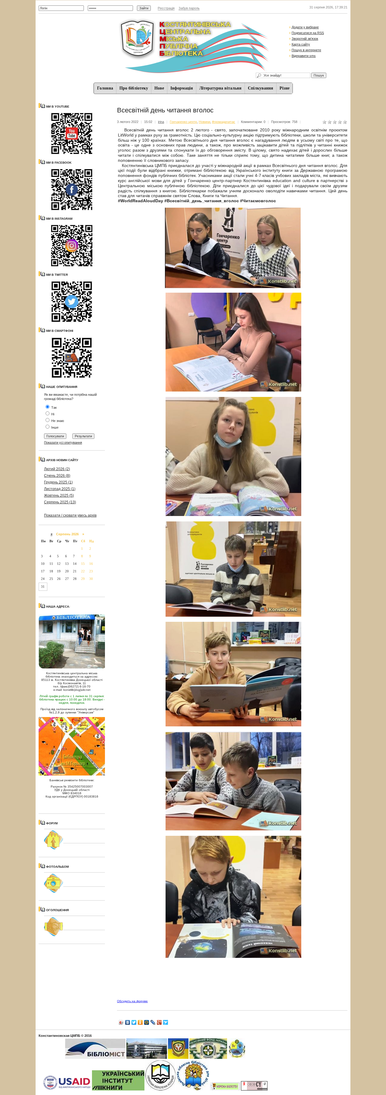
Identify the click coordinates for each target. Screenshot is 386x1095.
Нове (159, 88)
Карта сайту (301, 44)
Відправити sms (304, 56)
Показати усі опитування (63, 442)
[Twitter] (134, 1022)
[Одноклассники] (140, 1022)
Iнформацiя (181, 88)
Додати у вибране (305, 27)
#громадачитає (223, 122)
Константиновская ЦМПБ (59, 1035)
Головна (105, 88)
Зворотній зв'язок (305, 38)
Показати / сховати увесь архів (70, 515)
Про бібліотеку (133, 88)
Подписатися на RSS (308, 33)
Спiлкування (260, 88)
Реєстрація (166, 8)
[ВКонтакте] (128, 1022)
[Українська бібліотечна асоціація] (160, 1089)
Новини (204, 122)
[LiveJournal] (153, 1022)
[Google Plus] (159, 1022)
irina (161, 122)
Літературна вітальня (220, 88)
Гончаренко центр (183, 122)
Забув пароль (189, 8)
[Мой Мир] (147, 1022)
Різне (285, 88)
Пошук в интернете (306, 50)
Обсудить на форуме (132, 1001)
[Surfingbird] (166, 1022)
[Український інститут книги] (118, 1089)
